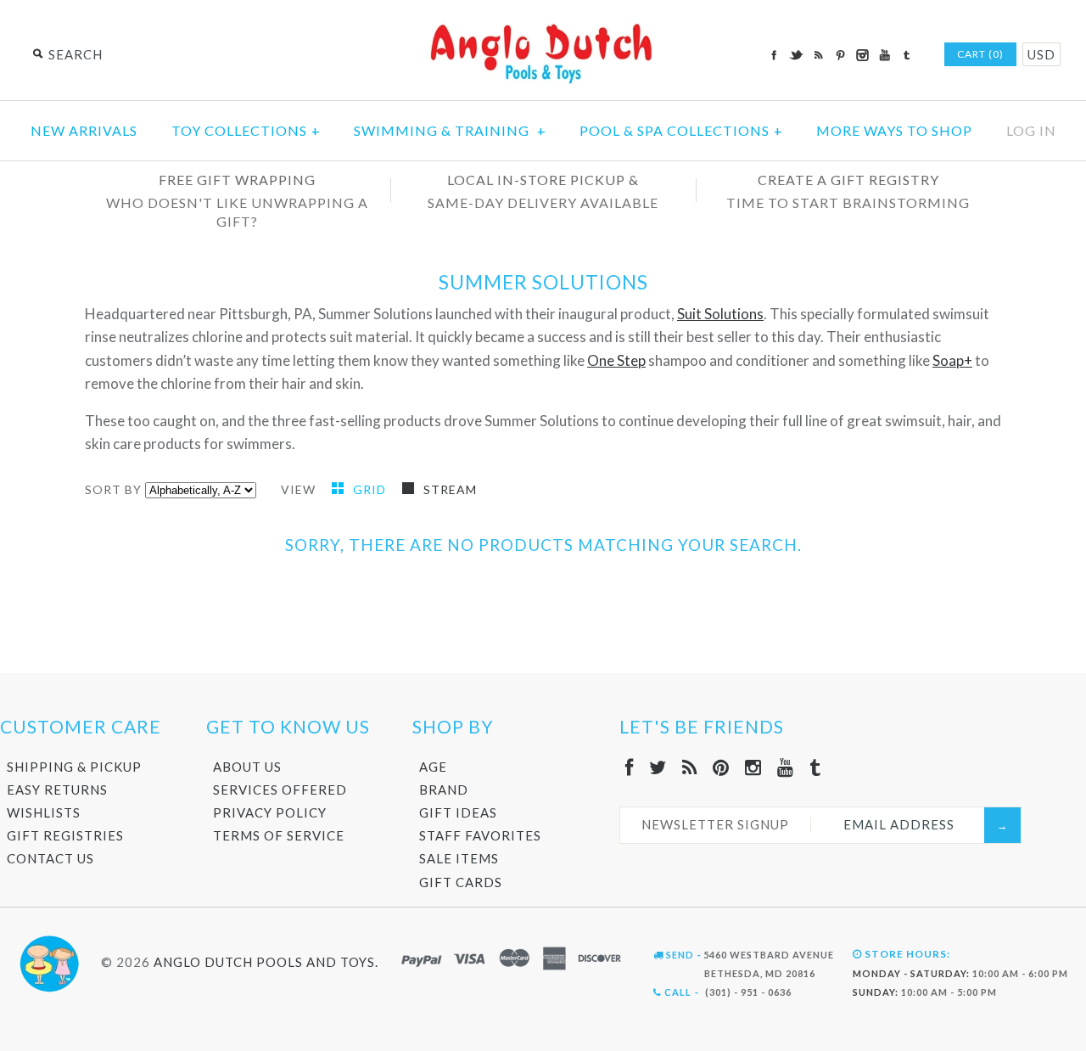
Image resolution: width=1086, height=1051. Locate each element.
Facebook (773, 55)
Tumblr (906, 55)
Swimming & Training (450, 130)
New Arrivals (84, 130)
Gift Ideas (458, 812)
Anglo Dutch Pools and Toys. (266, 962)
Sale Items (459, 858)
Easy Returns (57, 789)
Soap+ (952, 360)
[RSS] (689, 767)
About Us (247, 766)
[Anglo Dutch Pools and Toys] (543, 27)
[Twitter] (658, 767)
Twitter (796, 55)
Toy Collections (246, 130)
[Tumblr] (815, 767)
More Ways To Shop (894, 130)
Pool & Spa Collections (681, 130)
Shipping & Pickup (74, 766)
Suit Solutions (720, 314)
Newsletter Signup (715, 824)
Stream (450, 489)
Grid (371, 489)
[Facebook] (629, 767)
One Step (616, 360)
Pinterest (840, 55)
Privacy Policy (270, 812)
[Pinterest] (721, 767)
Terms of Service (278, 835)
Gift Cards (460, 882)
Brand (443, 789)
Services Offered (280, 789)
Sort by (113, 489)
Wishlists (44, 812)
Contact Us (50, 858)
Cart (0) (980, 54)
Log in (1031, 130)
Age (433, 766)
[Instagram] (753, 767)
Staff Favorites (480, 835)
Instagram (862, 55)
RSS (818, 55)
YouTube (884, 55)
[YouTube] (785, 767)
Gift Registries (65, 835)
